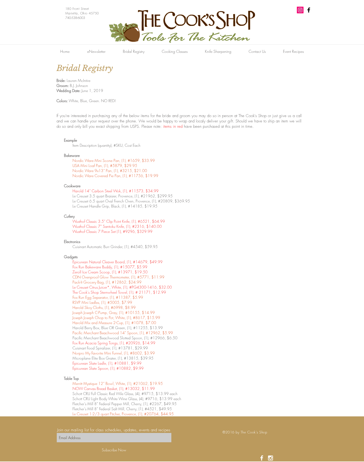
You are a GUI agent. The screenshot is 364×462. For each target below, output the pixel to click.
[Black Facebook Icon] (308, 10)
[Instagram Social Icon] (300, 10)
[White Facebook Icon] (261, 458)
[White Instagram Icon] (270, 458)
